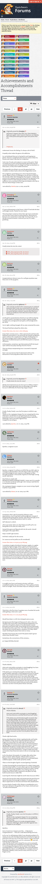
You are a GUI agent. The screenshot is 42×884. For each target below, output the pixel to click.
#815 (38, 300)
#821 (38, 580)
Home (2, 19)
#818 (38, 443)
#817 (38, 408)
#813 (38, 243)
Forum (7, 19)
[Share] (38, 122)
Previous (7, 109)
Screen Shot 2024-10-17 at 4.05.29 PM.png (14, 614)
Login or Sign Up (34, 1)
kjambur (13, 424)
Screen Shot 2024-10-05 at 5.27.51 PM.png (14, 542)
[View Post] (25, 131)
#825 (38, 808)
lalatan (13, 491)
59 (31, 109)
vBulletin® (21, 874)
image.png (9, 146)
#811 (38, 127)
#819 (38, 467)
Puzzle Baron (14, 19)
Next (38, 109)
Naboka (13, 186)
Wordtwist (21, 19)
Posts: (9, 123)
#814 (38, 275)
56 (26, 109)
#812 (38, 206)
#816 (38, 375)
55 (20, 109)
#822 (38, 607)
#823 (38, 661)
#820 (38, 511)
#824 (38, 704)
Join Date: (10, 121)
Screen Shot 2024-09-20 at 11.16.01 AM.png (15, 331)
